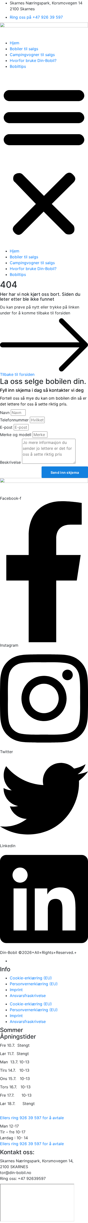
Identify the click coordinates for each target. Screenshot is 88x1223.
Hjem (14, 42)
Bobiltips (18, 66)
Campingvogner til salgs (32, 54)
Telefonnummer (14, 419)
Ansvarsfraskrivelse (28, 995)
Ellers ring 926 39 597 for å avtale (32, 1117)
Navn (5, 412)
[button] (44, 160)
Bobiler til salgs (24, 48)
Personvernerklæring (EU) (34, 983)
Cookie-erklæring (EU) (31, 977)
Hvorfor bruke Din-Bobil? (33, 60)
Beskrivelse (10, 462)
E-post (6, 427)
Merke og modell (15, 434)
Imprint (16, 989)
